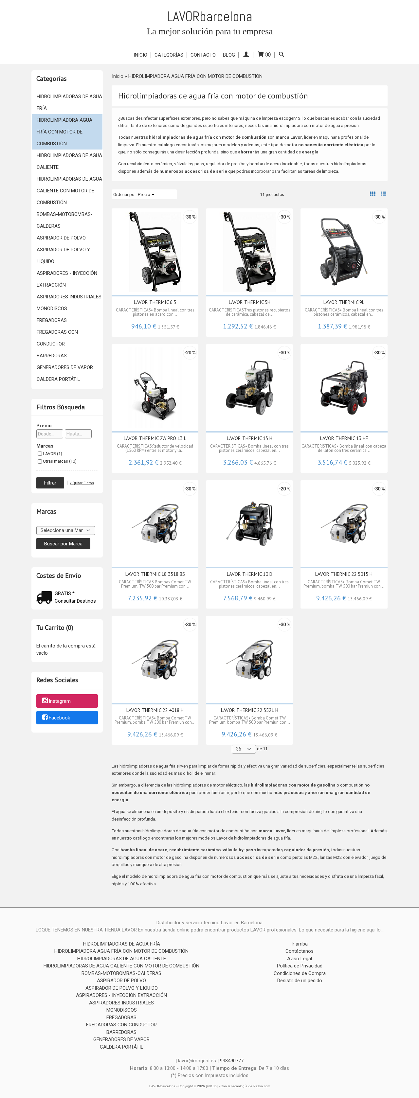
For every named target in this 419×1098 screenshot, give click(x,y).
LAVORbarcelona (209, 16)
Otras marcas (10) (60, 461)
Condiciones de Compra (300, 973)
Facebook (59, 718)
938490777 (232, 1061)
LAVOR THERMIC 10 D (249, 574)
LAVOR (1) (52, 453)
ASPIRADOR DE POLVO (61, 238)
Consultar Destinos (75, 601)
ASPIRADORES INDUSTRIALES (69, 297)
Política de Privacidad (299, 966)
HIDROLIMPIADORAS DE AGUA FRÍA (69, 102)
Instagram (60, 701)
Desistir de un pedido (299, 980)
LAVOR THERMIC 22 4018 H (155, 710)
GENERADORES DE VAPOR (65, 367)
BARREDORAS (52, 356)
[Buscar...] (281, 54)
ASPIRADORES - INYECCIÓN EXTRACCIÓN (67, 279)
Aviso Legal (299, 959)
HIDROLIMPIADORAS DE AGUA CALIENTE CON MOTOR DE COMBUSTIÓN (69, 190)
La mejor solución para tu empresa (210, 31)
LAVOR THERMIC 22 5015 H (344, 574)
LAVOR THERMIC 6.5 (155, 302)
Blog (229, 55)
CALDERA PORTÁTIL (58, 379)
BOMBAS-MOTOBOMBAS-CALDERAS (65, 220)
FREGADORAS (52, 320)
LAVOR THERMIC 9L (343, 302)
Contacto (203, 55)
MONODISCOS (52, 308)
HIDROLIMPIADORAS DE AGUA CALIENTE (69, 161)
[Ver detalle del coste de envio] (45, 598)
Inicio (140, 55)
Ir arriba (299, 944)
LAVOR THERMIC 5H (249, 302)
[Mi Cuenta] (246, 54)
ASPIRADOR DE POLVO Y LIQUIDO (63, 255)
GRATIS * (65, 593)
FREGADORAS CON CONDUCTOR (57, 338)
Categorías (169, 55)
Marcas (44, 446)
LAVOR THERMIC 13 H (249, 438)
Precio (44, 426)
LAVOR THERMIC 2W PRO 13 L (155, 438)
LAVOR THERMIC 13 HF (344, 438)
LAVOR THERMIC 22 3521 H (249, 710)
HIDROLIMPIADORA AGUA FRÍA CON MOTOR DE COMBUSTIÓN (64, 132)
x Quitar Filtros (82, 483)
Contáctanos (299, 951)
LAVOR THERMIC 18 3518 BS (155, 574)
